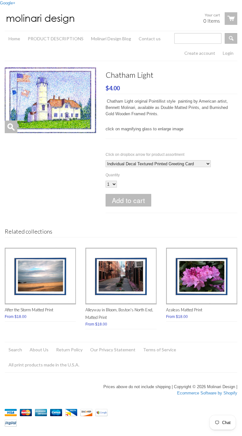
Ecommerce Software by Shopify (207, 393)
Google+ (7, 3)
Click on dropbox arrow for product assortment (145, 154)
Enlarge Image (11, 127)
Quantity (113, 175)
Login (228, 53)
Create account (199, 53)
